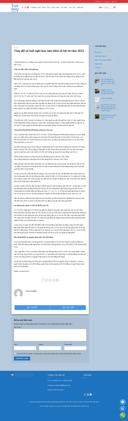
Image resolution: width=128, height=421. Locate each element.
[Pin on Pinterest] (54, 280)
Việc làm (55, 7)
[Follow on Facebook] (23, 7)
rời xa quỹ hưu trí (53, 191)
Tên (16, 344)
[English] (99, 7)
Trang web (68, 344)
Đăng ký (114, 1)
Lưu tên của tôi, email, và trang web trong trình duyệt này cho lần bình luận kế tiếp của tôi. (49, 354)
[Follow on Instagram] (25, 7)
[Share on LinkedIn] (57, 280)
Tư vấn (64, 7)
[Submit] (114, 7)
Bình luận (18, 327)
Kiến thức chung (100, 56)
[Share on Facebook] (43, 280)
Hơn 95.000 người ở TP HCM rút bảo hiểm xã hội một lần (32, 307)
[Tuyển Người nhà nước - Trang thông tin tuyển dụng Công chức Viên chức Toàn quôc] (15, 7)
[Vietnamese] (101, 7)
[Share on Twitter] (46, 280)
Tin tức (71, 7)
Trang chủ (36, 7)
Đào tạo (46, 7)
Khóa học (98, 52)
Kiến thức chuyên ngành (103, 60)
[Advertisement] (64, 30)
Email (41, 344)
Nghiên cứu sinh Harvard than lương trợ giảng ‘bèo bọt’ (107, 92)
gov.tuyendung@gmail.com (61, 385)
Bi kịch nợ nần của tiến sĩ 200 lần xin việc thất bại (108, 117)
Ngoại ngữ (98, 64)
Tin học (97, 68)
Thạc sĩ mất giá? (106, 98)
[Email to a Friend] (50, 280)
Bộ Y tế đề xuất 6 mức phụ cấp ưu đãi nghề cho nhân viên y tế (108, 82)
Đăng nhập (98, 1)
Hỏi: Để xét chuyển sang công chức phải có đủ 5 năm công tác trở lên (68, 307)
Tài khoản (107, 1)
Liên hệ (80, 7)
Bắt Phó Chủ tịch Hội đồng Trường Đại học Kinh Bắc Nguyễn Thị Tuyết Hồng (108, 108)
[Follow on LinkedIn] (28, 7)
